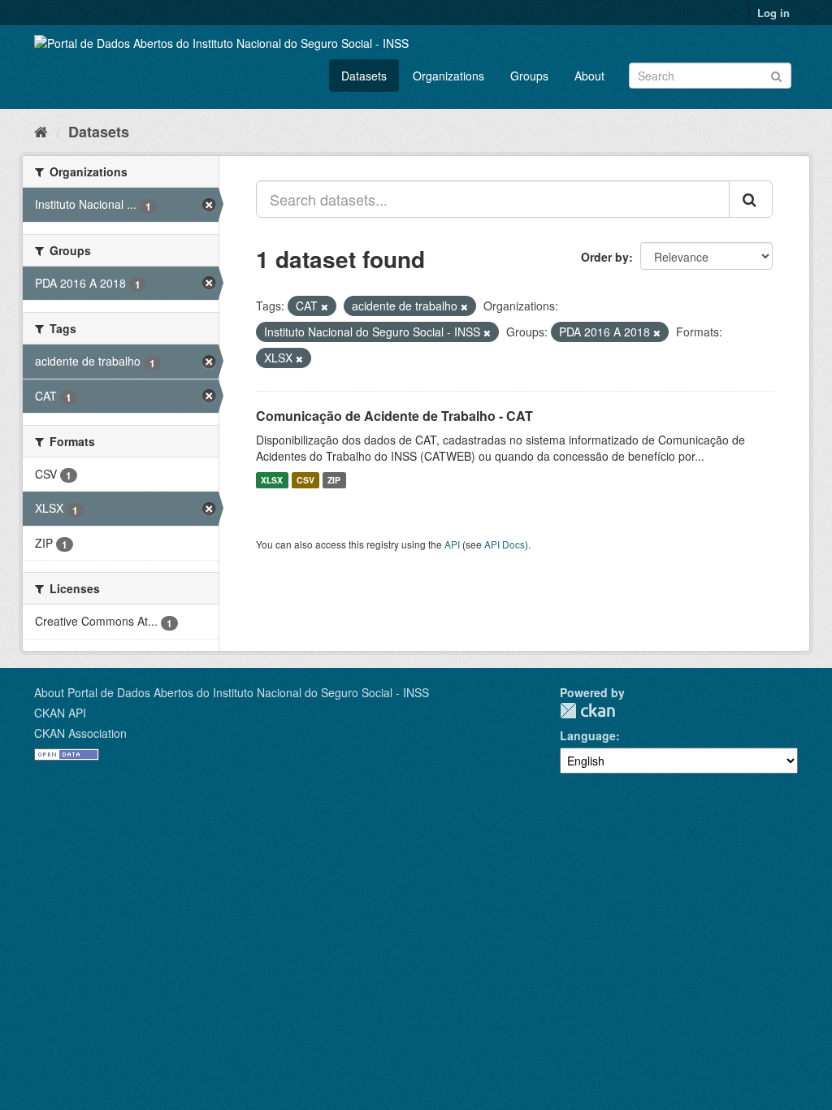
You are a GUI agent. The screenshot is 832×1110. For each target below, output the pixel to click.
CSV (305, 480)
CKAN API (60, 713)
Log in (773, 12)
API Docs (504, 544)
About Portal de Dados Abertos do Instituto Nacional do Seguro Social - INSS (231, 692)
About (589, 75)
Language (588, 735)
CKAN (587, 710)
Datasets (364, 75)
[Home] (41, 130)
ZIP (333, 480)
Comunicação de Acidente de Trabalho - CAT (394, 415)
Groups (529, 75)
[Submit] (776, 74)
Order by (605, 257)
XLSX (272, 480)
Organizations (448, 75)
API (452, 544)
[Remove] (324, 306)
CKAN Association (80, 733)
